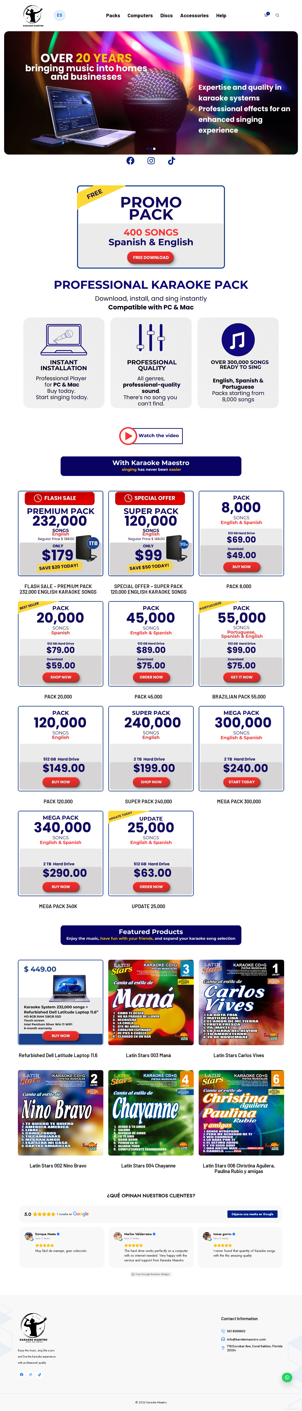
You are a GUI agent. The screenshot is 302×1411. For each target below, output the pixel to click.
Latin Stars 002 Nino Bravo (58, 1165)
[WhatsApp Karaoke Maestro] (287, 1377)
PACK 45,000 (148, 696)
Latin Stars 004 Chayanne (148, 1165)
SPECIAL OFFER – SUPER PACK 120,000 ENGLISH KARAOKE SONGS (149, 589)
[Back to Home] (33, 15)
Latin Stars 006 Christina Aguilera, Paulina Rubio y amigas (239, 1168)
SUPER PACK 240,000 (148, 801)
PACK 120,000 (58, 801)
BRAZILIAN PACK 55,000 (239, 696)
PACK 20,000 (58, 696)
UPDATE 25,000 (148, 906)
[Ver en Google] (29, 1236)
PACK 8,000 (238, 586)
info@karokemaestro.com (246, 1339)
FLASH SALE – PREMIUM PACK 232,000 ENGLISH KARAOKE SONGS (58, 589)
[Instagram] (151, 161)
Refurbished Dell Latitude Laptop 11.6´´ (58, 1057)
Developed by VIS (290, 1409)
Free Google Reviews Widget (152, 1274)
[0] (265, 15)
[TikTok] (171, 161)
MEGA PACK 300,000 (239, 801)
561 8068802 (236, 1331)
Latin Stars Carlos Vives (238, 1055)
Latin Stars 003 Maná (148, 1055)
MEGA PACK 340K (58, 906)
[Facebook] (130, 161)
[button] (19, 1247)
